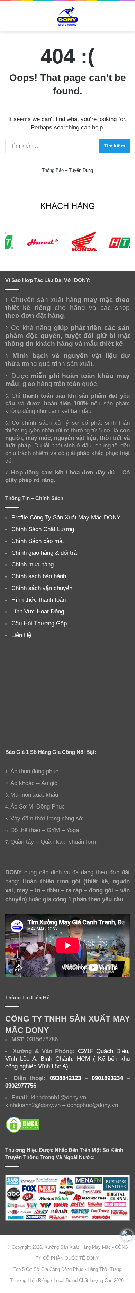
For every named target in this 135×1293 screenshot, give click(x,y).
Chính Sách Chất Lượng (42, 529)
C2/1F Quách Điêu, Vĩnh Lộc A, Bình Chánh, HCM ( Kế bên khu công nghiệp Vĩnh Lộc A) (67, 1058)
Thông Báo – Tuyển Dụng (67, 170)
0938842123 (65, 1077)
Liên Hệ (21, 634)
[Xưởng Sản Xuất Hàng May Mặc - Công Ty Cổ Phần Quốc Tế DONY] (67, 16)
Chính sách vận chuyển (41, 587)
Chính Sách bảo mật (37, 540)
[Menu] (8, 19)
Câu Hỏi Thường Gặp (39, 623)
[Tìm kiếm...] (126, 19)
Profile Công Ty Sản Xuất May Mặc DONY (65, 517)
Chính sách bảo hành (38, 576)
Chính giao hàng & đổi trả (44, 552)
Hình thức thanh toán (38, 599)
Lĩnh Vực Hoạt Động (37, 611)
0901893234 (107, 1077)
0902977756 (20, 1085)
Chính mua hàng (32, 564)
